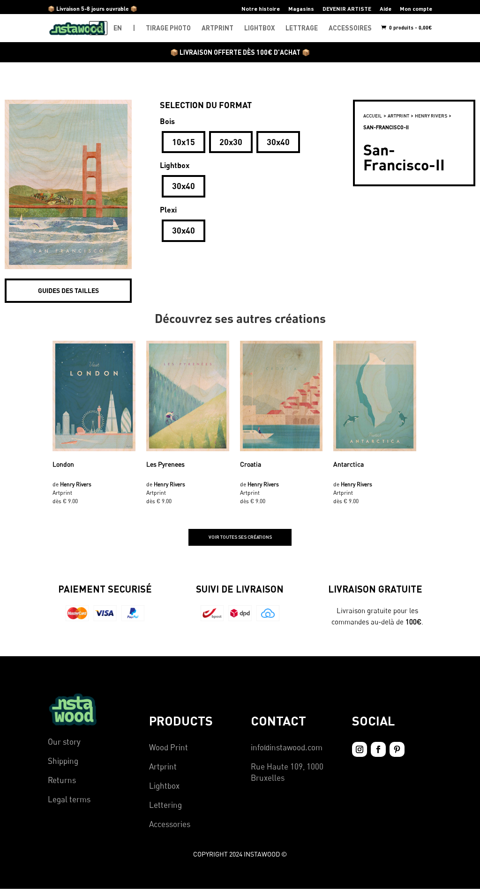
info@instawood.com (286, 747)
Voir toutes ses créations (240, 537)
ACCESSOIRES (350, 28)
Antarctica (348, 464)
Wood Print (168, 747)
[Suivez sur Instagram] (359, 749)
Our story (64, 742)
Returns (62, 780)
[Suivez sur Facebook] (378, 749)
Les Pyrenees (165, 464)
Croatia (250, 464)
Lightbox (164, 786)
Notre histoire (260, 9)
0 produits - (410, 27)
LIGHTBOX (259, 28)
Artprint (163, 766)
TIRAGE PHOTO (168, 28)
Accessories (169, 824)
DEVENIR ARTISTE (346, 9)
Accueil (372, 115)
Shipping (63, 761)
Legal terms (69, 799)
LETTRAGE (301, 28)
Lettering (165, 805)
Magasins (301, 9)
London (63, 464)
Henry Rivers (431, 115)
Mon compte (416, 9)
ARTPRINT (217, 28)
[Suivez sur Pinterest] (397, 749)
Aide (385, 9)
